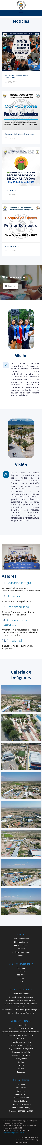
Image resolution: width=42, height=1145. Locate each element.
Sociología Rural (21, 1058)
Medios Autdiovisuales (21, 952)
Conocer (11, 286)
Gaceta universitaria (21, 938)
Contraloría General (21, 994)
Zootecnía (21, 1072)
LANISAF (21, 971)
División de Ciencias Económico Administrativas (21, 1032)
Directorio (21, 955)
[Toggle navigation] (21, 13)
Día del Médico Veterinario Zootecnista (16, 76)
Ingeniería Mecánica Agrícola (21, 1048)
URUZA (21, 1068)
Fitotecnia (21, 1038)
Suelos (21, 1062)
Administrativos (21, 1094)
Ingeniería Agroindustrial (21, 1045)
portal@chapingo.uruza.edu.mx (14, 1133)
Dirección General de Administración (21, 1000)
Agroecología (21, 1025)
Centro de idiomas (21, 1101)
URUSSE (21, 1065)
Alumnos (21, 1084)
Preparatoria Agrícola (21, 1052)
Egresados (21, 1091)
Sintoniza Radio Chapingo (21, 1108)
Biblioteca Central (21, 942)
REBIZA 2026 (10, 190)
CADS (21, 981)
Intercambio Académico (21, 1104)
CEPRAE (21, 978)
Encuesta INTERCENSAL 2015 (21, 1111)
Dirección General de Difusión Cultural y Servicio (21, 1005)
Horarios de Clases (12, 246)
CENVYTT (21, 975)
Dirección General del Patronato (21, 1013)
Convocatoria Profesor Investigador (19, 134)
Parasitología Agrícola (21, 1055)
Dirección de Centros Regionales (21, 1035)
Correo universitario (21, 1097)
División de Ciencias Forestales (21, 1028)
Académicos (21, 1087)
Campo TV (21, 948)
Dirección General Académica (21, 997)
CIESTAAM (21, 968)
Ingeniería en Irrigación (21, 1042)
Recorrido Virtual (21, 945)
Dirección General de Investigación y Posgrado (21, 1009)
